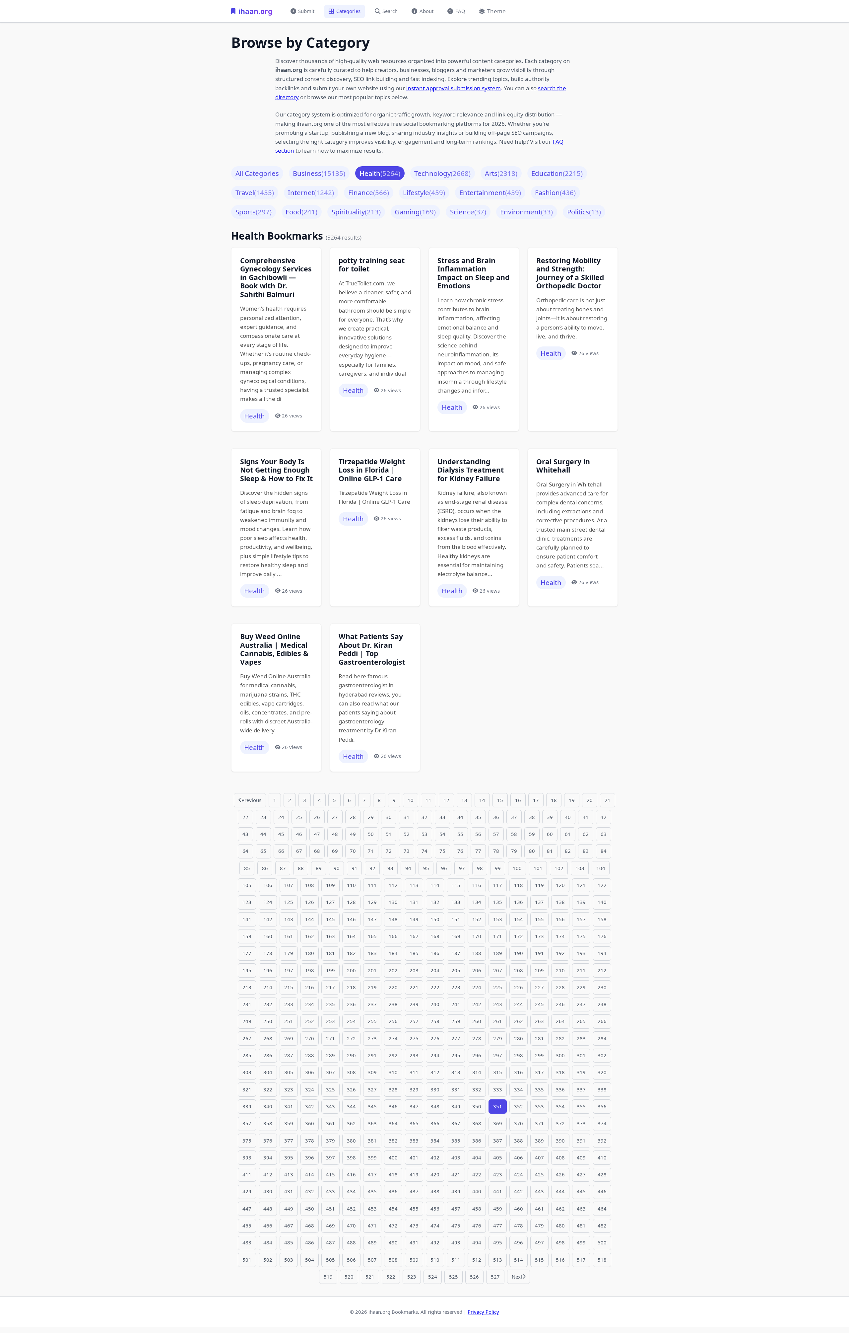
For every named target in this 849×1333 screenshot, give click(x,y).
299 (539, 1055)
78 (496, 851)
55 (460, 834)
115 (455, 885)
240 (434, 1004)
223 (455, 987)
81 (550, 851)
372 (560, 1123)
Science (468, 211)
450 (309, 1208)
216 (309, 987)
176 (602, 936)
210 (560, 970)
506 (351, 1259)
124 (267, 902)
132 (434, 902)
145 (330, 919)
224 (476, 987)
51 (389, 834)
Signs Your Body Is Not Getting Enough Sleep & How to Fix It (276, 470)
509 (414, 1259)
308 (351, 1072)
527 (495, 1276)
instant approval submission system (453, 88)
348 (434, 1106)
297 (497, 1055)
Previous (251, 800)
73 (407, 851)
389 (539, 1140)
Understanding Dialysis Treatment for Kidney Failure (470, 470)
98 (480, 868)
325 (330, 1089)
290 (351, 1055)
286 (267, 1055)
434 (351, 1191)
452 (351, 1208)
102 (559, 868)
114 (434, 885)
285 (246, 1055)
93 (390, 868)
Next (517, 1276)
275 (414, 1038)
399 (372, 1157)
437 (414, 1191)
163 (330, 936)
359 (288, 1123)
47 (317, 834)
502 (267, 1259)
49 (353, 834)
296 (476, 1055)
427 (581, 1174)
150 (434, 919)
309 (372, 1072)
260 (476, 1021)
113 (414, 885)
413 (288, 1174)
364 (393, 1123)
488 (351, 1242)
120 (560, 885)
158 (602, 919)
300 (560, 1055)
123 (246, 902)
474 (434, 1225)
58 (514, 834)
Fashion (555, 192)
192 (560, 953)
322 (267, 1089)
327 (372, 1089)
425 (539, 1174)
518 (602, 1259)
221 (414, 987)
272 (351, 1038)
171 (497, 936)
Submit (306, 11)
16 (518, 800)
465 (246, 1225)
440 (476, 1191)
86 (265, 868)
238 (393, 1004)
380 (351, 1140)
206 (476, 970)
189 (497, 953)
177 (246, 953)
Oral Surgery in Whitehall (563, 465)
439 (455, 1191)
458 (476, 1208)
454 (393, 1208)
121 (581, 885)
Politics (584, 211)
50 (371, 834)
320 (602, 1072)
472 (393, 1225)
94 (408, 868)
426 (560, 1174)
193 (581, 953)
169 (455, 936)
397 (330, 1157)
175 (581, 936)
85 (247, 868)
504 (309, 1259)
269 (288, 1038)
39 (550, 817)
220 (393, 987)
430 (267, 1191)
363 (372, 1123)
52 (407, 834)
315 (497, 1072)
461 (539, 1208)
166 (393, 936)
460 (518, 1208)
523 (411, 1276)
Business (319, 173)
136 (518, 902)
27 (335, 817)
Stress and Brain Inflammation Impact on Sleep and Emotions (473, 273)
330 (434, 1089)
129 (372, 902)
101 (538, 868)
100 (517, 868)
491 (414, 1242)
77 (478, 851)
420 (434, 1174)
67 (299, 851)
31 (407, 817)
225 (497, 987)
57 (496, 834)
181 (330, 953)
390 (560, 1140)
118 (518, 885)
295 (455, 1055)
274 (393, 1038)
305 (288, 1072)
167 (414, 936)
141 (246, 919)
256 (393, 1021)
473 (414, 1225)
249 (246, 1021)
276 (434, 1038)
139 (581, 902)
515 (539, 1259)
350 (476, 1106)
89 (319, 868)
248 (602, 1004)
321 (246, 1089)
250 (267, 1021)
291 (372, 1055)
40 (568, 817)
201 (372, 970)
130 (393, 902)
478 (518, 1225)
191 (539, 953)
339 (246, 1106)
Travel (254, 192)
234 (309, 1004)
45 (281, 834)
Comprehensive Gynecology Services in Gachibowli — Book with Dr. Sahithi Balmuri (276, 277)
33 (442, 817)
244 (518, 1004)
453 (372, 1208)
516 (560, 1259)
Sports (253, 211)
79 (514, 851)
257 (414, 1021)
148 (393, 919)
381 (372, 1140)
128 (351, 902)
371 (539, 1123)
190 (518, 953)
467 (288, 1225)
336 (560, 1089)
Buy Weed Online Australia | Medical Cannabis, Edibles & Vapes (274, 649)
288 (309, 1055)
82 (568, 851)
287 (288, 1055)
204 (434, 970)
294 (434, 1055)
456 (434, 1208)
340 (267, 1106)
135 (497, 902)
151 (455, 919)
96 (444, 868)
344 (351, 1106)
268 (267, 1038)
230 (602, 987)
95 (426, 868)
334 (518, 1089)
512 (476, 1259)
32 (424, 817)
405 (497, 1157)
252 (309, 1021)
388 (518, 1140)
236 (351, 1004)
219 (372, 987)
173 (539, 936)
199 (330, 970)
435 (372, 1191)
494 (476, 1242)
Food (301, 211)
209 (539, 970)
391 (581, 1140)
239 (414, 1004)
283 (581, 1038)
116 (476, 885)
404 (476, 1157)
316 (518, 1072)
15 (500, 800)
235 (330, 1004)
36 (496, 817)
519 (328, 1276)
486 (309, 1242)
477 (497, 1225)
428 (602, 1174)
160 (267, 936)
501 (246, 1259)
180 (309, 953)
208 (518, 970)
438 (434, 1191)
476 (476, 1225)
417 (372, 1174)
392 (602, 1140)
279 (497, 1038)
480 (560, 1225)
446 (602, 1191)
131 (414, 902)
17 (536, 800)
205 (455, 970)
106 (267, 885)
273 (372, 1038)
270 (309, 1038)
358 (267, 1123)
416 (351, 1174)
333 (497, 1089)
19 (572, 800)
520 (349, 1276)
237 (372, 1004)
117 (497, 885)
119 (539, 885)
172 (518, 936)
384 (434, 1140)
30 (389, 817)
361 (330, 1123)
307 (330, 1072)
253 (330, 1021)
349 (455, 1106)
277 (455, 1038)
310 (393, 1072)
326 (351, 1089)
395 (288, 1157)
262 (518, 1021)
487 (330, 1242)
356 (602, 1106)
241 (455, 1004)
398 (351, 1157)
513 (497, 1259)
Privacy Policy (483, 1311)
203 (414, 970)
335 (539, 1089)
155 (539, 919)
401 (414, 1157)
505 (330, 1259)
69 (335, 851)
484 (267, 1242)
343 (330, 1106)
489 (372, 1242)
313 (455, 1072)
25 (299, 817)
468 (309, 1225)
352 (518, 1106)
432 (309, 1191)
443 (539, 1191)
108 (309, 885)
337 (581, 1089)
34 (460, 817)
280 (518, 1038)
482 (602, 1225)
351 (497, 1106)
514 (518, 1259)
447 (246, 1208)
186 (434, 953)
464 (602, 1208)
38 (532, 817)
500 (602, 1242)
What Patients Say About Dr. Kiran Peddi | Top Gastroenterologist (372, 649)
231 (246, 1004)
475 (455, 1225)
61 (568, 834)
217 (330, 987)
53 (424, 834)
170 (476, 936)
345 (372, 1106)
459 (497, 1208)
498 (560, 1242)
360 (309, 1123)
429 (246, 1191)
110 (351, 885)
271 (330, 1038)
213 (246, 987)
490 (393, 1242)
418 (393, 1174)
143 (288, 919)
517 (581, 1259)
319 (581, 1072)
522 (390, 1276)
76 (460, 851)
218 (351, 987)
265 (581, 1021)
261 (497, 1021)
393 (246, 1157)
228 (560, 987)
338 (602, 1089)
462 (560, 1208)
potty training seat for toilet (372, 264)
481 (581, 1225)
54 (442, 834)
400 (393, 1157)
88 (301, 868)
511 (455, 1259)
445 (581, 1191)
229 (581, 987)
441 (497, 1191)
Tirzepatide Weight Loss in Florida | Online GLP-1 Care (372, 470)
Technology (442, 173)
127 (330, 902)
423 (497, 1174)
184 (393, 953)
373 (581, 1123)
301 (581, 1055)
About (426, 11)
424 (518, 1174)
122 (602, 885)
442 (518, 1191)
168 (434, 936)
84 (604, 851)
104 (600, 868)
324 (309, 1089)
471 (372, 1225)
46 (299, 834)
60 (550, 834)
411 (246, 1174)
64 (245, 851)
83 (586, 851)
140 (602, 902)
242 (476, 1004)
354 (560, 1106)
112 (393, 885)
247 (581, 1004)
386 (476, 1140)
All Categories (257, 173)
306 (309, 1072)
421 (455, 1174)
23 (263, 817)
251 (288, 1021)
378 (309, 1140)
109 (330, 885)
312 (434, 1072)
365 (414, 1123)
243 (497, 1004)
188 (476, 953)
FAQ (460, 11)
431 (288, 1191)
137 (539, 902)
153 (497, 919)
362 (351, 1123)
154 (518, 919)
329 (414, 1089)
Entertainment (490, 192)
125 (288, 902)
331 (455, 1089)
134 (476, 902)
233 (288, 1004)
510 (434, 1259)
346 (393, 1106)
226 (518, 987)
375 (246, 1140)
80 (532, 851)
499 (581, 1242)
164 (351, 936)
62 (586, 834)
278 (476, 1038)
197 (288, 970)
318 (560, 1072)
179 (288, 953)
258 (434, 1021)
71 (371, 851)
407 (539, 1157)
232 (267, 1004)
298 (518, 1055)
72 (389, 851)
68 (317, 851)
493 (455, 1242)
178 (267, 953)
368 (476, 1123)
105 (246, 885)
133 (455, 902)
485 (288, 1242)
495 (497, 1242)
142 (267, 919)
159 (246, 936)
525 (453, 1276)
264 (560, 1021)
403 (455, 1157)
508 (393, 1259)
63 (604, 834)
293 (414, 1055)
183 (372, 953)
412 (267, 1174)
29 (371, 817)
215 (288, 987)
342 (309, 1106)
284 (602, 1038)
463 (581, 1208)
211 (581, 970)
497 (539, 1242)
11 (428, 800)
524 (432, 1276)
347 (414, 1106)
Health (379, 173)
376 (267, 1140)
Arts (501, 173)
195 (246, 970)
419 (414, 1174)
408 (560, 1157)
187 (455, 953)
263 (539, 1021)
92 (372, 868)
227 (539, 987)
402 (434, 1157)
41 (586, 817)
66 (281, 851)
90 (337, 868)
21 (608, 800)
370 (518, 1123)
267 (246, 1038)
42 (604, 817)
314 (476, 1072)
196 (267, 970)
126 (309, 902)
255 (372, 1021)
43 (245, 834)
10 (411, 800)
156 (560, 919)
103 (579, 868)
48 (335, 834)
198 (309, 970)
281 (539, 1038)
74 (424, 851)
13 (464, 800)
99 (498, 868)
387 (497, 1140)
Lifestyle (424, 192)
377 (288, 1140)
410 (602, 1157)
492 (434, 1242)
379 (330, 1140)
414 (309, 1174)
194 (602, 953)
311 (414, 1072)
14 (482, 800)
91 (355, 868)
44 (263, 834)
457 (455, 1208)
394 (267, 1157)
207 (497, 970)
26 (317, 817)
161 (288, 936)
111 (372, 885)
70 (353, 851)
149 (414, 919)
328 (393, 1089)
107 (288, 885)
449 (288, 1208)
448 (267, 1208)
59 (532, 834)
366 (434, 1123)
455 (414, 1208)
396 (309, 1157)
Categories (348, 11)
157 (581, 919)
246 (560, 1004)
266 (602, 1021)
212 (602, 970)
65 (263, 851)
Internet (311, 192)
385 (455, 1140)
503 (288, 1259)
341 (288, 1106)
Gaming (415, 211)
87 (283, 868)
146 (351, 919)
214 (267, 987)
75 (442, 851)
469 (330, 1225)
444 (560, 1191)
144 (309, 919)
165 (372, 936)
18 (554, 800)
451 (330, 1208)
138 (560, 902)
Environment (526, 211)
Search (390, 11)
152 (476, 919)
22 (245, 817)
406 (518, 1157)
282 (560, 1038)
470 (351, 1225)
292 (393, 1055)
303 (246, 1072)
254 (351, 1021)
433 (330, 1191)
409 (581, 1157)
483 (246, 1242)
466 (267, 1225)
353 (539, 1106)
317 (539, 1072)
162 (309, 936)
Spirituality (356, 211)
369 (497, 1123)
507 (372, 1259)
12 (446, 800)
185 (414, 953)
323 (288, 1089)
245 (539, 1004)
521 (369, 1276)
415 (330, 1174)
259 (455, 1021)
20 (590, 800)
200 (351, 970)
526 (474, 1276)
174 (560, 936)
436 (393, 1191)
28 (353, 817)
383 (414, 1140)
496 (518, 1242)
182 (351, 953)
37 (514, 817)
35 (478, 817)
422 (476, 1174)
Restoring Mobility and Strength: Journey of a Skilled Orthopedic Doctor (570, 273)
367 (455, 1123)
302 (602, 1055)
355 (581, 1106)
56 (478, 834)
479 (539, 1225)
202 (393, 970)
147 (372, 919)
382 (393, 1140)
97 (462, 868)
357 (246, 1123)
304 (267, 1072)
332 (476, 1089)
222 (434, 987)
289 (330, 1055)
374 (602, 1123)
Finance (368, 192)
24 (281, 817)
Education (557, 173)
